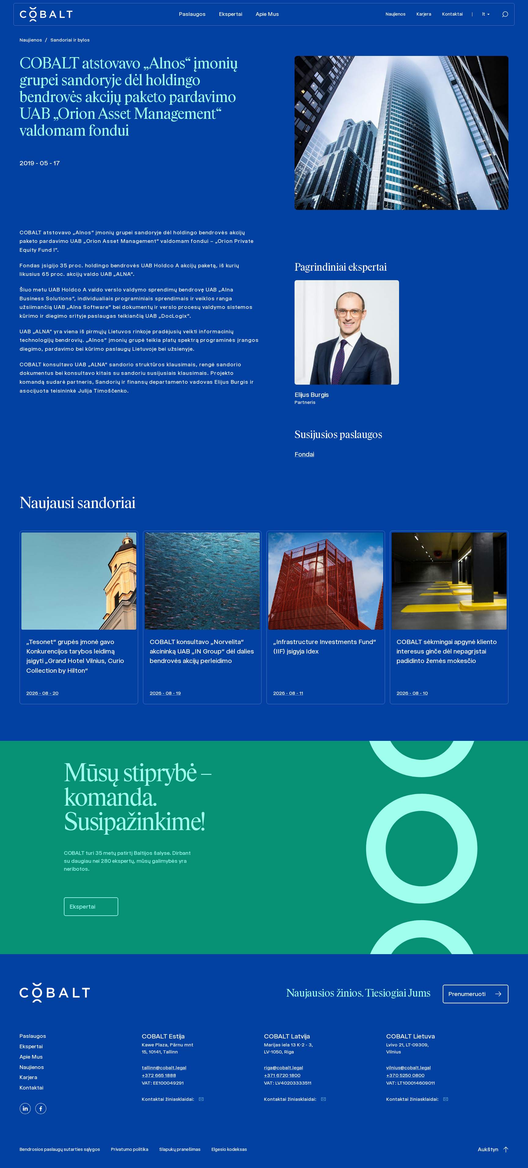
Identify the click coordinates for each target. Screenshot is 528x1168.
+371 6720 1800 (282, 1075)
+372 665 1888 (159, 1075)
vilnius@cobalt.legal (408, 1068)
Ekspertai (230, 14)
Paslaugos (192, 14)
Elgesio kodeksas (229, 1149)
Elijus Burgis (312, 394)
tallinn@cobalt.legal (164, 1068)
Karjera (423, 14)
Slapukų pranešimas (179, 1149)
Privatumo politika (129, 1149)
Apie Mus (267, 14)
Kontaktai (452, 14)
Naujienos (395, 14)
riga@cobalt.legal (283, 1068)
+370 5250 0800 (405, 1075)
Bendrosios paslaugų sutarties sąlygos (60, 1149)
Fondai (304, 454)
